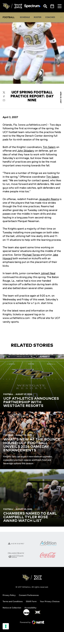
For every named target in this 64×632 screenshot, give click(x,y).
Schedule (25, 17)
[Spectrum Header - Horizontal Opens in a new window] (32, 6)
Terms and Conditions (13, 601)
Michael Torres (31, 254)
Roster (37, 17)
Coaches (50, 17)
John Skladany (25, 150)
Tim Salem (49, 147)
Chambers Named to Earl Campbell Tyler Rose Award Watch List (30, 517)
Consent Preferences (29, 595)
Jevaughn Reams (49, 199)
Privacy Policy (9, 595)
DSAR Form (31, 601)
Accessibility (30, 607)
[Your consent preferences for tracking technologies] (6, 626)
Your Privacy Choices (50, 601)
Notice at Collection (12, 608)
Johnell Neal (48, 273)
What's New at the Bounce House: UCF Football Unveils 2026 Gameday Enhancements (31, 445)
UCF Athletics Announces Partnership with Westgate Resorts (31, 402)
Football (8, 394)
